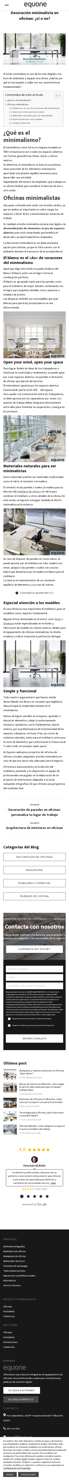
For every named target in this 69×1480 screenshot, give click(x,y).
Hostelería (8, 1311)
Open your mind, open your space (28, 112)
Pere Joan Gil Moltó (34, 1165)
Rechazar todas (28, 1474)
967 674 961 (13, 1429)
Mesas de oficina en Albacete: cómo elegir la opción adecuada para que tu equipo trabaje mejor (41, 1087)
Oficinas (7, 1306)
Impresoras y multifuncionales (19, 1276)
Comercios (9, 1316)
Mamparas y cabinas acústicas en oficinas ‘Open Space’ (41, 1072)
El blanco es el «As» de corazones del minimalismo (36, 108)
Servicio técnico (12, 1285)
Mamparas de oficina (14, 1256)
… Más (53, 1183)
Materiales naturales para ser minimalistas (33, 115)
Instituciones (10, 1342)
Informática (9, 1280)
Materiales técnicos (14, 1261)
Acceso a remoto (20, 1399)
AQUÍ (24, 1459)
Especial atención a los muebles (28, 119)
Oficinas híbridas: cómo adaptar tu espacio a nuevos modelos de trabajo (42, 1128)
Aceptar (10, 1474)
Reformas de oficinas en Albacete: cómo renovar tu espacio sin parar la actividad (40, 1101)
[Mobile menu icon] (6, 5)
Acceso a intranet (21, 1390)
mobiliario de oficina (28, 491)
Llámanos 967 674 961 (34, 949)
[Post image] (10, 1074)
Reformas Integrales (14, 1246)
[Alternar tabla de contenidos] (56, 95)
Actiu (58, 619)
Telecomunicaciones (14, 1271)
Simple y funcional (21, 123)
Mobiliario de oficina (14, 1251)
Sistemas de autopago (15, 1266)
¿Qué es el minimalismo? (19, 100)
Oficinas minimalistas (18, 105)
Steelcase (8, 623)
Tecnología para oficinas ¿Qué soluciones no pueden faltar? (41, 1114)
